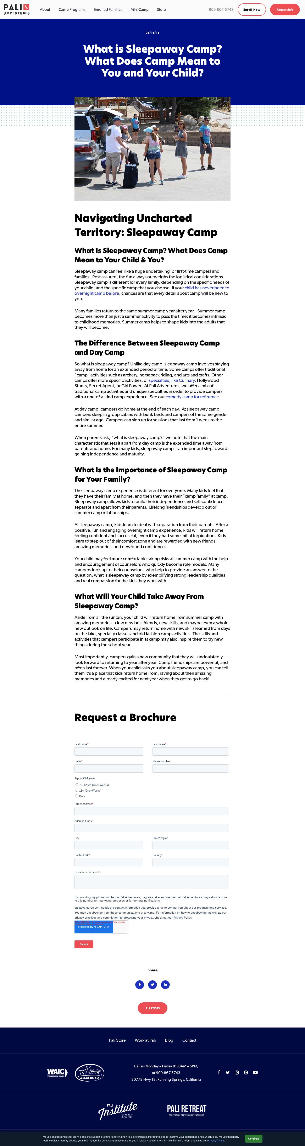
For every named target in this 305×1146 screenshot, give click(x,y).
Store (161, 9)
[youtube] (255, 1072)
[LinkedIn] (165, 984)
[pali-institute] (118, 1110)
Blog (169, 1040)
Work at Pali (145, 1040)
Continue (253, 1138)
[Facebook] (139, 984)
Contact (189, 1040)
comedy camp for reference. (193, 396)
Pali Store (117, 1040)
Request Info (285, 9)
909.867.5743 (168, 1073)
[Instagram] (237, 1072)
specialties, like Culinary (172, 380)
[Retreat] (187, 1110)
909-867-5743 (221, 9)
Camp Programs (72, 9)
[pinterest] (246, 1072)
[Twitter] (152, 984)
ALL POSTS (152, 1008)
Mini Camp (140, 9)
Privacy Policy (215, 1140)
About (45, 9)
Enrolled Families (108, 9)
